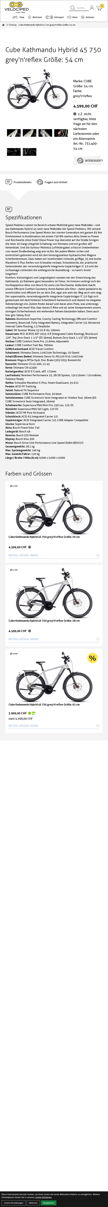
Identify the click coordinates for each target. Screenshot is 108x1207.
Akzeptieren (48, 1203)
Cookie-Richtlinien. (43, 1197)
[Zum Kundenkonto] (92, 8)
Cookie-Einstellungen (13, 1203)
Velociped (58, 17)
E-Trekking (11, 25)
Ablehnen (33, 1203)
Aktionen (90, 17)
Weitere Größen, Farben (23, 555)
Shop (21, 17)
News (74, 17)
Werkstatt (37, 17)
